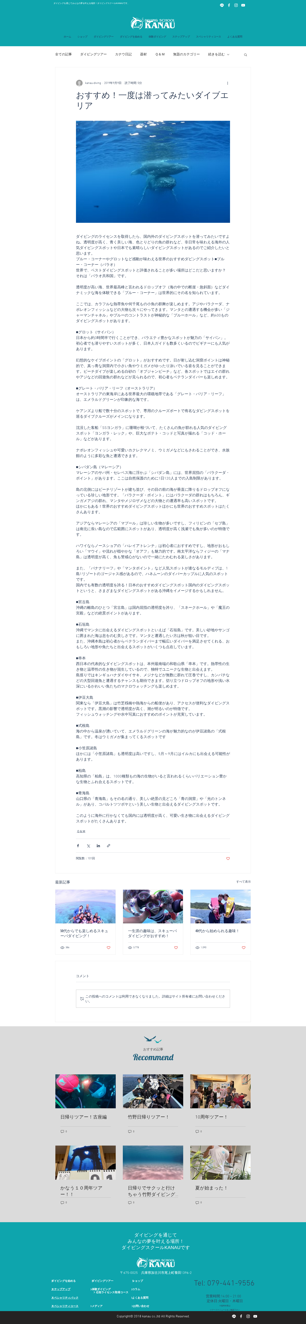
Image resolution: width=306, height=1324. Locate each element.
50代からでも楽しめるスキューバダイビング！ (84, 933)
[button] (181, 37)
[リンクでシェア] (109, 846)
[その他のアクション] (227, 83)
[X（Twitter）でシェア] (88, 846)
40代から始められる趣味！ (217, 931)
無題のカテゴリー (186, 54)
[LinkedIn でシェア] (98, 846)
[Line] (222, 5)
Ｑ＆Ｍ (160, 54)
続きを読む (216, 54)
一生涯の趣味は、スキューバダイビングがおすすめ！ (152, 933)
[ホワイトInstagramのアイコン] (236, 5)
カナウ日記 (123, 54)
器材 (143, 54)
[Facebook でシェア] (78, 846)
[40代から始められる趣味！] (220, 906)
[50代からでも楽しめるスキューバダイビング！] (85, 906)
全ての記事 (63, 54)
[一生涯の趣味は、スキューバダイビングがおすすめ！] (153, 906)
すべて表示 (243, 882)
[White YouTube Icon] (243, 5)
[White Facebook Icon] (229, 5)
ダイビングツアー (93, 54)
